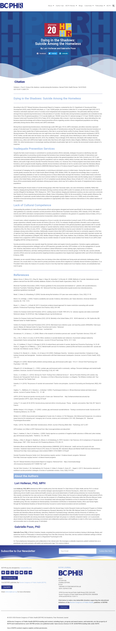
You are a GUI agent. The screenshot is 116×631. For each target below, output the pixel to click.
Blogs (81, 6)
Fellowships (99, 6)
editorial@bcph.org (11, 592)
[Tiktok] (26, 572)
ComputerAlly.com (25, 568)
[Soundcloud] (30, 572)
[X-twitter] (12, 572)
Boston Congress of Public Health (81, 602)
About (50, 6)
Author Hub (60, 6)
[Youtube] (21, 572)
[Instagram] (8, 572)
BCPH (109, 6)
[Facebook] (3, 572)
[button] (113, 5)
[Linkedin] (17, 572)
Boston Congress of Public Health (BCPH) (32, 582)
